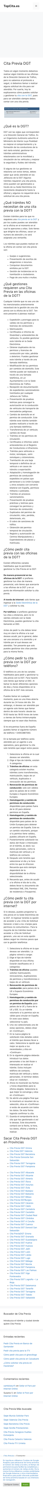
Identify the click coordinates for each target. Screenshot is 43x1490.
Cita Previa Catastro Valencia (18, 1439)
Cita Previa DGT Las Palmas (23, 1270)
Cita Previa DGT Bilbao (20, 1197)
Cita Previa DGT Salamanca (23, 1285)
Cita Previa (9, 1456)
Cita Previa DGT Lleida (20, 1255)
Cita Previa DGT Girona (21, 1148)
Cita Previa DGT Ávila (20, 1188)
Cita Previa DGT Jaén (20, 1249)
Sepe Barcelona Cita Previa (17, 1424)
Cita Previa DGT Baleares (22, 1194)
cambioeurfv (10, 1386)
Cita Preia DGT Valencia (21, 1151)
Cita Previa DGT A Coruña (22, 1221)
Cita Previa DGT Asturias (21, 1185)
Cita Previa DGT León (20, 1252)
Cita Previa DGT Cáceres (21, 1203)
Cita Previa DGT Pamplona (22, 1166)
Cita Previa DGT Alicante (21, 1175)
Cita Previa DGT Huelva (21, 1243)
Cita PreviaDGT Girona (20, 1233)
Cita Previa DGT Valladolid (22, 1298)
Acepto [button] (25, 1484)
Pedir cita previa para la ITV (17, 1350)
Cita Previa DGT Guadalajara (23, 1240)
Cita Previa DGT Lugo (20, 1258)
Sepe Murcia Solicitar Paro (16, 1416)
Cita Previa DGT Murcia (21, 1264)
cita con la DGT (24, 95)
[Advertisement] (21, 33)
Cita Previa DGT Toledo (21, 1295)
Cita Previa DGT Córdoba (22, 1218)
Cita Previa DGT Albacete (22, 1172)
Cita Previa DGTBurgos (21, 1200)
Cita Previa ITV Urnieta (14, 1443)
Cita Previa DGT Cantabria (22, 1209)
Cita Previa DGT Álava (20, 1181)
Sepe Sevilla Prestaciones (16, 1428)
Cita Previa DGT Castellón (22, 1212)
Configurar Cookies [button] (11, 1484)
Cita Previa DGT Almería (21, 1178)
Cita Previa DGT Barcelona (22, 1154)
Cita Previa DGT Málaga (21, 1261)
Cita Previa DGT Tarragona (22, 1163)
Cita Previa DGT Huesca (21, 1246)
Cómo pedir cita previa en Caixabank (21, 1359)
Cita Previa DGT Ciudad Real (23, 1215)
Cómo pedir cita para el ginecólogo (20, 1355)
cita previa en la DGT (27, 219)
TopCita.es (11, 6)
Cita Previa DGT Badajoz (21, 1191)
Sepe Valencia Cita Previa (16, 1420)
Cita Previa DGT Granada (22, 1236)
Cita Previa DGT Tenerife (21, 1288)
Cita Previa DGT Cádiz (20, 1206)
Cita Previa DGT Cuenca (21, 1224)
